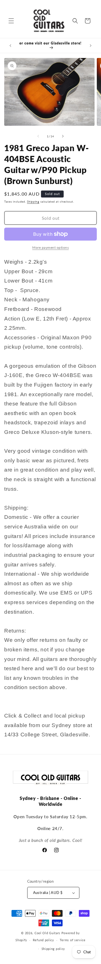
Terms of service (73, 940)
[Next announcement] (90, 45)
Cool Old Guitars (47, 933)
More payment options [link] (50, 247)
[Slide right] (63, 136)
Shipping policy (53, 948)
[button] (11, 21)
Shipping (33, 201)
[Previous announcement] (10, 45)
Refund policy (43, 940)
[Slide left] (38, 136)
